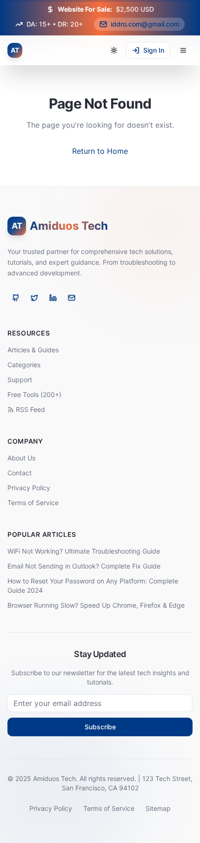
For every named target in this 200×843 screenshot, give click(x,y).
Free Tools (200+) (34, 394)
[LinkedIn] (53, 297)
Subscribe (100, 727)
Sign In (153, 50)
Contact (19, 473)
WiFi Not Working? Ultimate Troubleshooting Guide (83, 551)
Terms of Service (33, 503)
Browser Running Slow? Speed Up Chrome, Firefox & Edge (96, 605)
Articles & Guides (33, 350)
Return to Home (100, 151)
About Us (21, 458)
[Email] (71, 297)
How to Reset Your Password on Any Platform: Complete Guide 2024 (92, 585)
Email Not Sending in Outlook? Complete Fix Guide (83, 566)
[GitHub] (15, 297)
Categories (23, 365)
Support (19, 380)
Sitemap (158, 808)
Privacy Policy (28, 488)
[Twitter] (34, 297)
